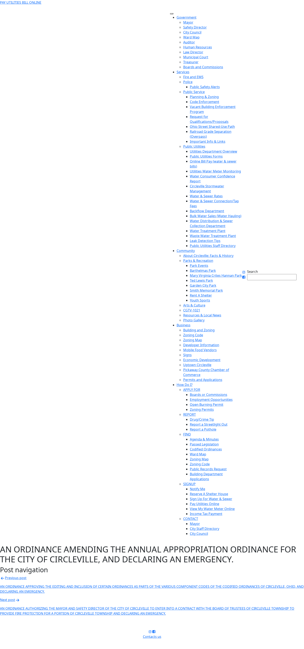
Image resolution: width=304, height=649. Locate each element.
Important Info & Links (207, 141)
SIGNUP (189, 484)
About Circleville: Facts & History (208, 255)
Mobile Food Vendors (200, 350)
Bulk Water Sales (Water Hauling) (215, 216)
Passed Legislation (204, 444)
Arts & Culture (194, 305)
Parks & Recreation (198, 260)
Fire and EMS (193, 77)
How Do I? (185, 384)
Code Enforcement (204, 101)
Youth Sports (200, 300)
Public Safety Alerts (205, 87)
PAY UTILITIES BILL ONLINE (20, 2)
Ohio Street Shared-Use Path (212, 126)
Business (183, 325)
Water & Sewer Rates (206, 196)
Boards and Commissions (203, 67)
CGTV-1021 (191, 310)
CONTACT (190, 518)
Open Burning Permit (206, 404)
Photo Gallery (194, 320)
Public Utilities (194, 146)
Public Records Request (208, 469)
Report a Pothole (203, 429)
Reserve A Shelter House (209, 494)
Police (188, 82)
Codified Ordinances (206, 449)
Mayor (188, 22)
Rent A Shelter (201, 295)
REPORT (189, 414)
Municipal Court (195, 57)
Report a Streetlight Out (208, 424)
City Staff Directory (204, 528)
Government (186, 17)
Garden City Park (203, 285)
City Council (192, 32)
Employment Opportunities (211, 399)
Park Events (199, 265)
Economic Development (201, 360)
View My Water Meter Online (212, 509)
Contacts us (152, 636)
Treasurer (191, 62)
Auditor (189, 42)
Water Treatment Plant (207, 231)
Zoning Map (192, 340)
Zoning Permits (202, 409)
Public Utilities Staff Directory (213, 245)
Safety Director (195, 27)
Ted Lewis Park (201, 280)
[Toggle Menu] (171, 13)
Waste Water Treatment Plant (213, 235)
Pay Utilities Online (204, 504)
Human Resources (197, 47)
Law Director (193, 52)
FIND (187, 434)
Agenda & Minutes (204, 439)
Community (186, 250)
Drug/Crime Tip (202, 419)
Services (183, 72)
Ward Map (191, 37)
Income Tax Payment (206, 513)
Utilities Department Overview (213, 151)
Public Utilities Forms (206, 156)
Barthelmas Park (203, 270)
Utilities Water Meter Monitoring (215, 171)
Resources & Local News (202, 315)
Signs (187, 355)
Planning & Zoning (204, 97)
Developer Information (201, 345)
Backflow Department (207, 211)
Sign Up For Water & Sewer (211, 499)
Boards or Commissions (208, 394)
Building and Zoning (199, 330)
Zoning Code (193, 335)
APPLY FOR (191, 389)
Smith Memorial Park (206, 290)
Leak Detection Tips (205, 240)
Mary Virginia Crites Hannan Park (216, 275)
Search (252, 271)
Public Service (194, 92)
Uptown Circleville (197, 365)
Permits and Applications (202, 379)
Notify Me (197, 489)
